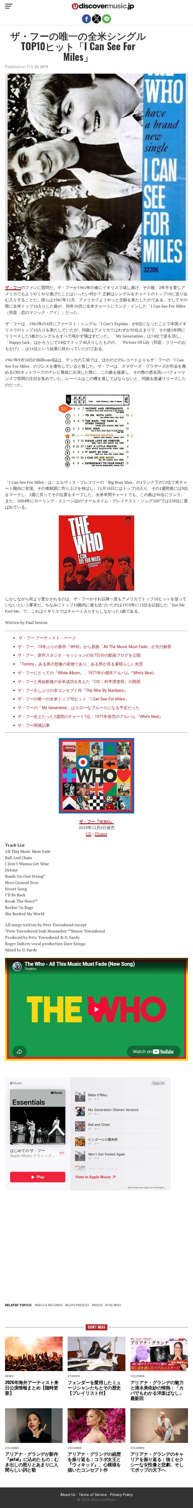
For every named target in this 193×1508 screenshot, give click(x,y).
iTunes (101, 834)
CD (88, 834)
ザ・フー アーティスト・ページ (47, 638)
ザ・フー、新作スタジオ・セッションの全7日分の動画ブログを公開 (79, 655)
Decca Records (49, 1305)
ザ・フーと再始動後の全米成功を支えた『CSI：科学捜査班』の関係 (79, 681)
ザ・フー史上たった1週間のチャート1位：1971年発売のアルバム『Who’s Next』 (90, 716)
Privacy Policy (121, 1495)
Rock (98, 1305)
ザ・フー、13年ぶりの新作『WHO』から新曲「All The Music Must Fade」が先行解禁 (94, 646)
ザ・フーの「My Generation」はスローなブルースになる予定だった (78, 707)
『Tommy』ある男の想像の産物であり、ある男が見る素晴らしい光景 (80, 664)
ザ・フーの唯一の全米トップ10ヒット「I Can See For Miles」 (73, 699)
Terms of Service (93, 1495)
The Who (114, 1305)
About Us (67, 1495)
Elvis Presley (78, 1305)
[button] (9, 6)
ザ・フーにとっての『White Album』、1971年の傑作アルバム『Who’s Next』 (87, 672)
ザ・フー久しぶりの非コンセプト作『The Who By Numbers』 (73, 690)
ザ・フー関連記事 (34, 725)
